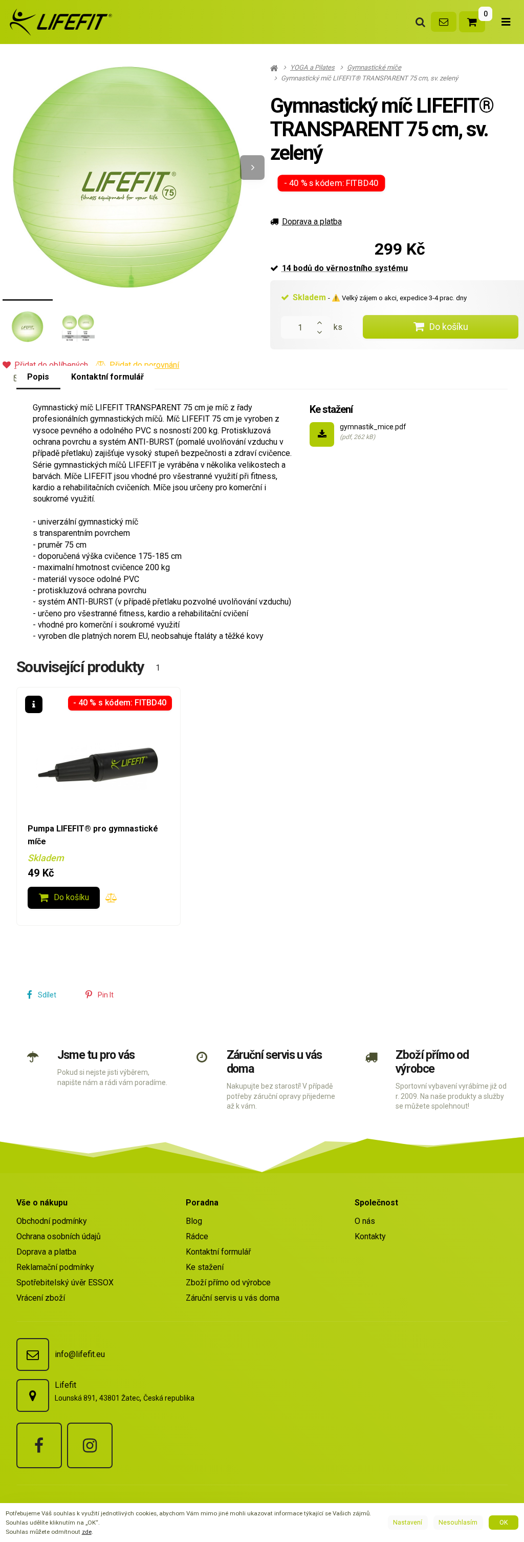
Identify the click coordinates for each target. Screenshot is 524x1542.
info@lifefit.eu (80, 1354)
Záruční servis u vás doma (274, 1062)
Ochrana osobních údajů (58, 1236)
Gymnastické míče (374, 67)
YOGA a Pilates (312, 67)
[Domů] (59, 22)
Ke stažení (205, 1267)
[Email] (443, 22)
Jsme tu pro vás (96, 1055)
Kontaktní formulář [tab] (107, 377)
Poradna (202, 1202)
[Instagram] (90, 1445)
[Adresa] (32, 1395)
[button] (252, 167)
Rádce (197, 1236)
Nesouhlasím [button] (458, 1522)
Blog (194, 1221)
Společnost (376, 1202)
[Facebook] (39, 1445)
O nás (365, 1221)
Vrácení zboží (40, 1298)
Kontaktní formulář (218, 1252)
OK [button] (503, 1522)
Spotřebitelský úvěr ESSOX (65, 1282)
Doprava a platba (312, 221)
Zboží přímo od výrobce (432, 1062)
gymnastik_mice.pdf (373, 427)
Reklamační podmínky (55, 1267)
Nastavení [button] (407, 1522)
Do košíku (448, 326)
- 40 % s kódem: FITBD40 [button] (331, 183)
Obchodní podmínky (51, 1221)
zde (87, 1531)
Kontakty (370, 1236)
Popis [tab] (38, 377)
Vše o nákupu (42, 1202)
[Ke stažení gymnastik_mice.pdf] (322, 434)
